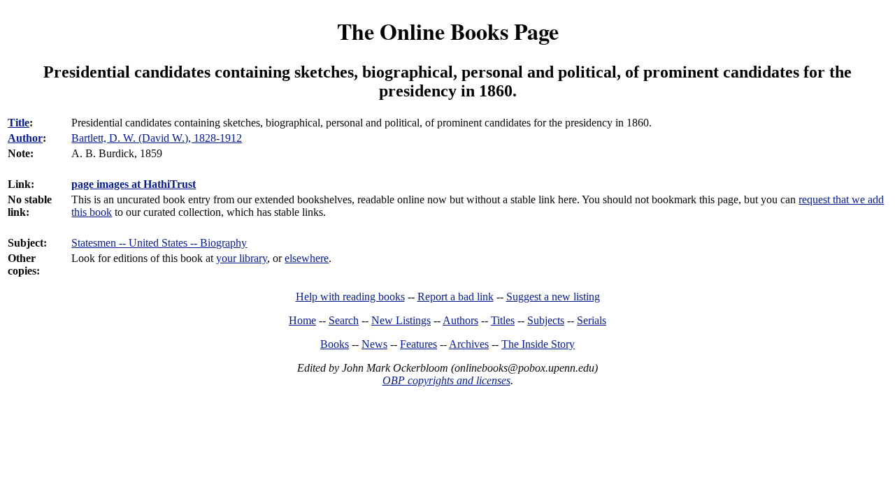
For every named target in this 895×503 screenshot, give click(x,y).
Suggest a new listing (553, 296)
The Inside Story (538, 344)
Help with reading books (350, 296)
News (374, 344)
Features (418, 344)
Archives (469, 344)
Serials (591, 320)
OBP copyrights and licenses (446, 380)
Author (25, 138)
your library (241, 258)
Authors (460, 320)
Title (18, 123)
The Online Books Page (448, 31)
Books (334, 344)
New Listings (401, 320)
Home (302, 320)
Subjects (545, 320)
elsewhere (307, 258)
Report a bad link (455, 296)
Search (344, 320)
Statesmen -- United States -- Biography (159, 243)
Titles (503, 320)
